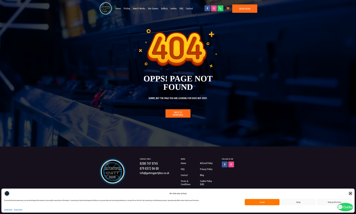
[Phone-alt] (220, 8)
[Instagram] (214, 8)
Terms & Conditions (186, 182)
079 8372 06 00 (149, 168)
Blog (202, 175)
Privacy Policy (18, 209)
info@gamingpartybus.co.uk (154, 173)
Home (118, 8)
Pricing (127, 8)
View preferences (334, 202)
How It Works (139, 8)
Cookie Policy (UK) (206, 182)
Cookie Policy (8, 209)
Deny (298, 202)
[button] (350, 193)
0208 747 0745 (149, 163)
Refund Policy (206, 163)
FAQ (181, 8)
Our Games (153, 8)
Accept (262, 202)
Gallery (164, 8)
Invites (173, 8)
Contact (189, 8)
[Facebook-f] (207, 8)
